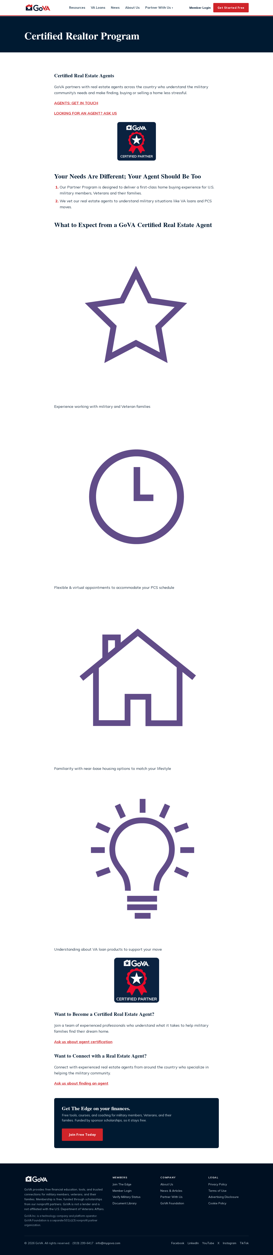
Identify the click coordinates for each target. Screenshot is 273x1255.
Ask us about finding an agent (81, 1083)
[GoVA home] (38, 8)
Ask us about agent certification (83, 1041)
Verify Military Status (127, 1197)
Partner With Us (159, 7)
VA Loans (98, 8)
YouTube (208, 1243)
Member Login (200, 7)
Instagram (229, 1243)
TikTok (244, 1243)
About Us (132, 8)
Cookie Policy (217, 1203)
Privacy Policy (217, 1184)
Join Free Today (82, 1135)
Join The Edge (122, 1184)
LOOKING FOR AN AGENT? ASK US (85, 113)
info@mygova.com (108, 1243)
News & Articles (171, 1190)
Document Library (124, 1203)
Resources (77, 8)
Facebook (177, 1243)
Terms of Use (217, 1190)
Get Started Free (231, 7)
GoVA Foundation (172, 1203)
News (115, 8)
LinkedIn (193, 1243)
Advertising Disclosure (223, 1197)
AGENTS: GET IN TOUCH (76, 103)
